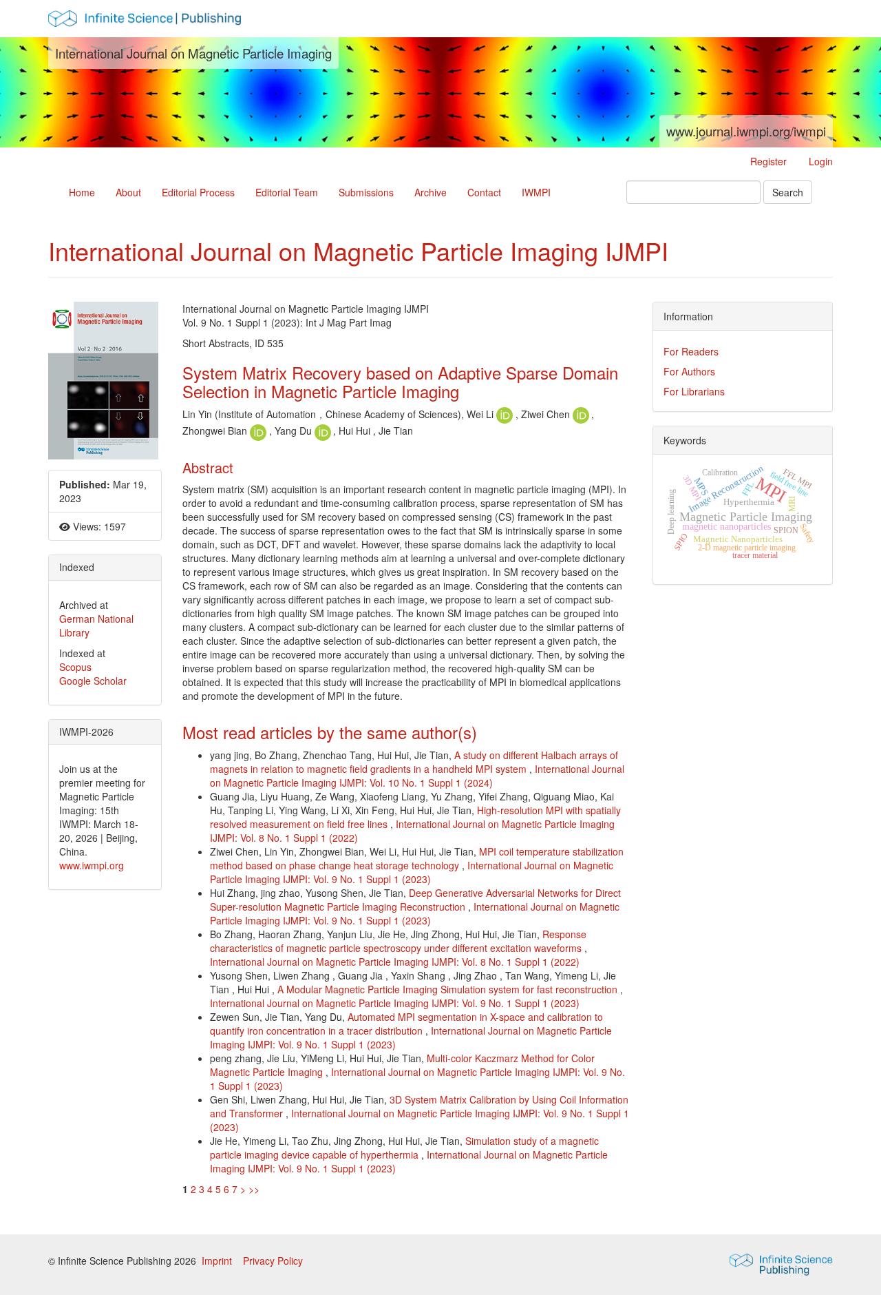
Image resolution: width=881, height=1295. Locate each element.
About (128, 192)
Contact (484, 192)
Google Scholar (93, 680)
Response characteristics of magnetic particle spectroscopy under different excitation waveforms (398, 941)
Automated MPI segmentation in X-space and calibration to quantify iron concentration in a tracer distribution (406, 1023)
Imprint (218, 1260)
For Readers (691, 351)
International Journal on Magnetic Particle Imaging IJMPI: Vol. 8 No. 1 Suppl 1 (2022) (395, 961)
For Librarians (694, 391)
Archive (430, 192)
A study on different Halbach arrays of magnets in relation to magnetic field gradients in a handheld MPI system (414, 762)
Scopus (75, 667)
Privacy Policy (273, 1260)
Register (768, 161)
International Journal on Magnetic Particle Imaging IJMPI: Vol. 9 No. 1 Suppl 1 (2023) (411, 872)
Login (821, 161)
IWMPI (536, 192)
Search (787, 192)
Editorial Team (286, 192)
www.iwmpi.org (91, 865)
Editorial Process (198, 192)
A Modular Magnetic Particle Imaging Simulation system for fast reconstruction (448, 989)
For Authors (689, 371)
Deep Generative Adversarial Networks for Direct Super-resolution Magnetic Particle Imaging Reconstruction (415, 899)
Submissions (366, 192)
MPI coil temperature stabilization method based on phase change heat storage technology (417, 858)
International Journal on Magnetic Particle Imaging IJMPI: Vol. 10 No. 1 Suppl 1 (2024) (417, 775)
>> (253, 1189)
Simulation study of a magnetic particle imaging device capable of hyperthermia (404, 1147)
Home (82, 192)
